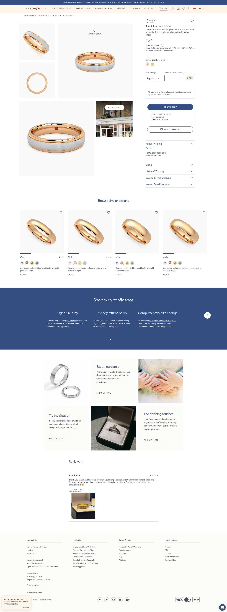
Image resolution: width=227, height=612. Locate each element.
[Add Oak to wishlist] (61, 212)
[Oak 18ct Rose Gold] (42, 243)
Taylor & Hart (36, 8)
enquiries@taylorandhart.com (38, 579)
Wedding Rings (83, 9)
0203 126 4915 (32, 573)
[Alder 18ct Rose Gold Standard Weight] (185, 243)
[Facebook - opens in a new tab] (100, 600)
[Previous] (19, 315)
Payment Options (172, 556)
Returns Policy (170, 560)
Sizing (149, 164)
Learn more (168, 50)
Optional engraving (173, 73)
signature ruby (71, 320)
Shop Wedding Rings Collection (85, 563)
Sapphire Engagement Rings (84, 553)
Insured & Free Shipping (158, 177)
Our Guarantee (125, 550)
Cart (189, 8)
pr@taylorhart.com (34, 592)
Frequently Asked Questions (130, 547)
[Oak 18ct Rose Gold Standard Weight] (90, 243)
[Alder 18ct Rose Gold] (137, 243)
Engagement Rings (62, 9)
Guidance (135, 9)
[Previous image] (24, 231)
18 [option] (147, 64)
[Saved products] (183, 8)
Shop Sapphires (79, 566)
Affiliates (122, 560)
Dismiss (25, 607)
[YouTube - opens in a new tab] (127, 600)
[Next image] (60, 231)
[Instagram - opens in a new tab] (113, 600)
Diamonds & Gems (103, 9)
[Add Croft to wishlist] (192, 21)
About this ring (154, 143)
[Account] (172, 8)
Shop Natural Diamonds (82, 556)
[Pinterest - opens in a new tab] (107, 600)
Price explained (152, 45)
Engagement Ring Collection (84, 547)
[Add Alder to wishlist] (156, 212)
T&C (166, 550)
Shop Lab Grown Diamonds (84, 560)
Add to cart (170, 107)
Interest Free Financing (158, 184)
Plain (65, 15)
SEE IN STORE (114, 108)
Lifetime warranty (155, 171)
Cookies (168, 553)
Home (26, 15)
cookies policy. (12, 604)
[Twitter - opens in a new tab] (120, 600)
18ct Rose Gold (55, 15)
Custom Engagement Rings (83, 550)
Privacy (168, 547)
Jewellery (121, 9)
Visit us (163, 8)
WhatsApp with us (34, 576)
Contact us (178, 9)
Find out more (103, 393)
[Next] (207, 315)
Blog (120, 556)
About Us (149, 9)
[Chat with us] (222, 607)
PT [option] (22, 263)
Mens (45, 15)
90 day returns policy (109, 326)
